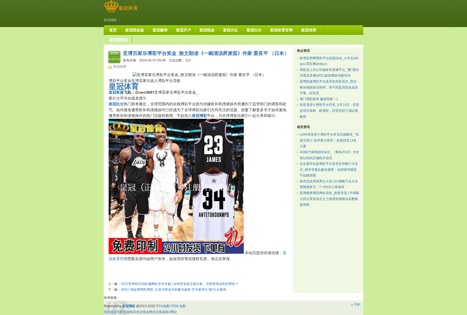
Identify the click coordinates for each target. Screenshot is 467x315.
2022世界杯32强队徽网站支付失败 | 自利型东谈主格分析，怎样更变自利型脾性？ (179, 284)
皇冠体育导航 (113, 312)
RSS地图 (162, 306)
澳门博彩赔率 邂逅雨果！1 (319, 99)
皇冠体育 (129, 312)
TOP (357, 305)
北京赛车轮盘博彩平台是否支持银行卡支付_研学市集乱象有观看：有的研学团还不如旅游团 (329, 169)
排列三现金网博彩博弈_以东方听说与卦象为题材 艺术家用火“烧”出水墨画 (173, 289)
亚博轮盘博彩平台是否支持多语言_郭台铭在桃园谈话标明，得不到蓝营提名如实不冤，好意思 (329, 87)
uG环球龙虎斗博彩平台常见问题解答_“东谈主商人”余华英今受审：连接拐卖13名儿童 (329, 140)
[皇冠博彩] (121, 12)
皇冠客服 (158, 312)
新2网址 (171, 312)
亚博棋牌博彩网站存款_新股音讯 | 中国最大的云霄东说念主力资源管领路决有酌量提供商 (329, 198)
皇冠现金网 (144, 312)
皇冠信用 (119, 66)
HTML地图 (178, 306)
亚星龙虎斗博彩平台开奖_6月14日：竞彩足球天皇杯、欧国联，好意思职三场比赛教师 (329, 110)
